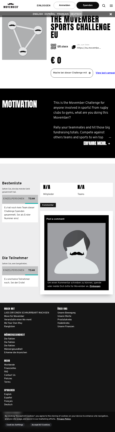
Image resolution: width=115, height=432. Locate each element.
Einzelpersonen (13, 199)
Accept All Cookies (41, 425)
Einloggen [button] (43, 5)
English (38, 14)
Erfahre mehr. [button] (97, 143)
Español (50, 14)
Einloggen (95, 286)
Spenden (88, 5)
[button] (111, 5)
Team (31, 199)
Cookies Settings (15, 425)
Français (63, 14)
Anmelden (64, 5)
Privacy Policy (64, 419)
